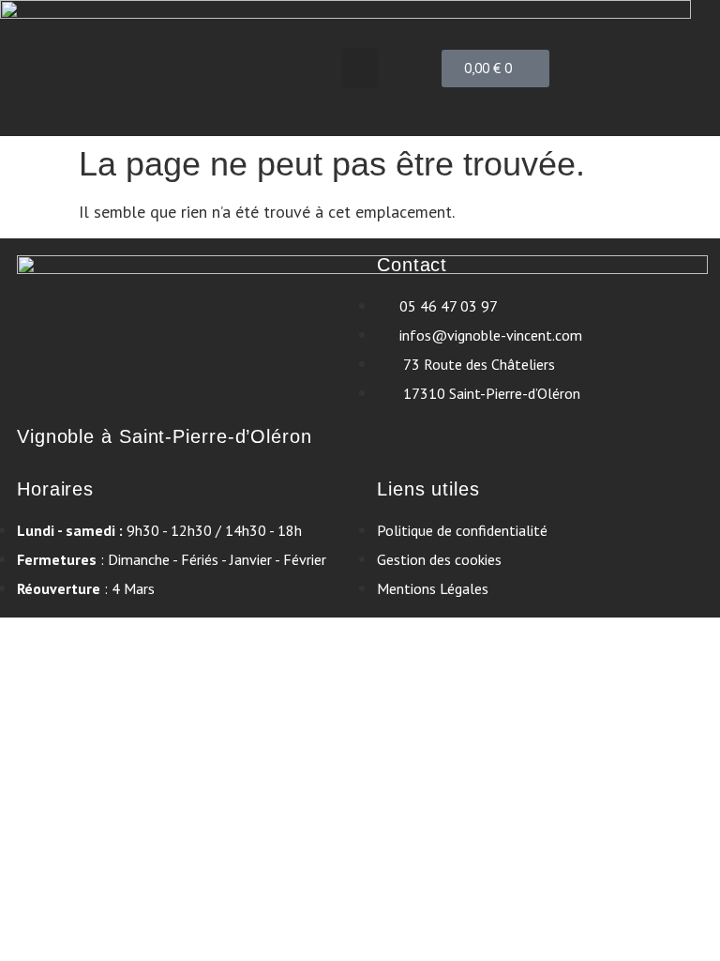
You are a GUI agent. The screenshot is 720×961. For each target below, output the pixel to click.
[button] (360, 68)
